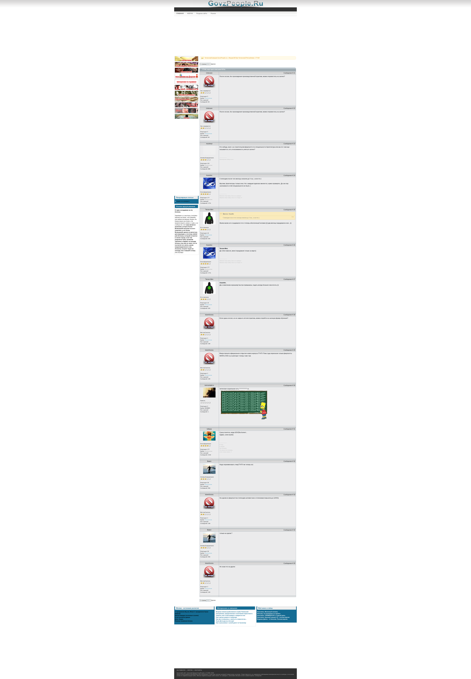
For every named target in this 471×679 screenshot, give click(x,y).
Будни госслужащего (183, 201)
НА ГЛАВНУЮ (181, 670)
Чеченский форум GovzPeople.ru (216, 58)
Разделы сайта (201, 13)
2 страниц (203, 64)
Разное (213, 13)
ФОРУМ (190, 13)
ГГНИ (258, 58)
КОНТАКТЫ (198, 670)
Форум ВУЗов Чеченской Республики (241, 58)
